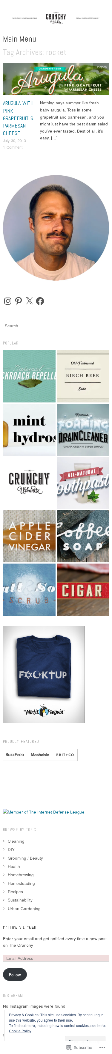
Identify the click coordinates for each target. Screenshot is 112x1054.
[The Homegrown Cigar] (83, 590)
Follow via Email (20, 927)
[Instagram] (8, 301)
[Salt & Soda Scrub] (29, 590)
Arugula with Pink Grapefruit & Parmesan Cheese (18, 118)
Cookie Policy (20, 1030)
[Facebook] (40, 301)
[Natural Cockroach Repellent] (29, 376)
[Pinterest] (18, 301)
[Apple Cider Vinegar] (29, 536)
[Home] (29, 483)
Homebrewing (21, 874)
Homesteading (21, 883)
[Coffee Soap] (83, 536)
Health (14, 866)
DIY (11, 849)
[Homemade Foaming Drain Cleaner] (83, 430)
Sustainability (20, 900)
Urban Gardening (24, 908)
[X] (29, 301)
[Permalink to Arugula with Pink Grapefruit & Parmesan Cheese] (56, 81)
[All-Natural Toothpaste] (83, 483)
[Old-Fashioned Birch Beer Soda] (83, 376)
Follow (15, 974)
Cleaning (16, 841)
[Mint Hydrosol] (29, 430)
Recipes (101, 67)
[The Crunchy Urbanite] (56, 22)
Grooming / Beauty (25, 858)
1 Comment (12, 147)
